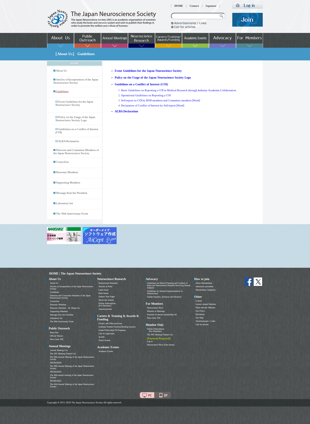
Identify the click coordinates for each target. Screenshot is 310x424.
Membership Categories (205, 290)
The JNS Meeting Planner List (63, 353)
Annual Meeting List (59, 350)
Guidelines (54, 292)
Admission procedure (204, 286)
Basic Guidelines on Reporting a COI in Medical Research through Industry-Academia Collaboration (178, 90)
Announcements (105, 309)
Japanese (210, 5)
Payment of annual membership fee (162, 314)
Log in (150, 341)
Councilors (62, 161)
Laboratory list (64, 203)
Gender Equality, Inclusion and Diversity (164, 297)
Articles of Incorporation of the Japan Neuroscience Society (75, 81)
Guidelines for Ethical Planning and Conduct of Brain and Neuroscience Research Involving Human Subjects (168, 285)
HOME (178, 5)
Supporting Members (68, 182)
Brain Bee (54, 332)
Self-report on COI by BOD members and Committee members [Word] (160, 100)
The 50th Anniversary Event (72, 213)
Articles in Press (105, 286)
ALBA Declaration (68, 141)
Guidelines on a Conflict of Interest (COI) (141, 84)
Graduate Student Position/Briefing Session (117, 327)
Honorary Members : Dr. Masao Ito (65, 308)
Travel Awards (104, 340)
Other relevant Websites (205, 307)
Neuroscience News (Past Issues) (160, 345)
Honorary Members (67, 172)
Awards (101, 337)
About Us (61, 70)
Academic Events (105, 351)
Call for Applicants (106, 333)
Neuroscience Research (107, 283)
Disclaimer (200, 314)
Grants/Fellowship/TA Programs (112, 330)
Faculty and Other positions (110, 323)
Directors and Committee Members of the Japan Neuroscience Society (76, 152)
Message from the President (71, 193)
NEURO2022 (55, 381)
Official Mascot (56, 336)
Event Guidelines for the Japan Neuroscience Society (74, 103)
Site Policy (200, 311)
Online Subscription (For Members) (107, 304)
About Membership (203, 283)
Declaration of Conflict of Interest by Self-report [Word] (152, 105)
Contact (194, 5)
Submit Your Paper (106, 296)
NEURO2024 (55, 372)
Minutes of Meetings (156, 311)
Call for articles (202, 324)
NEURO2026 (55, 362)
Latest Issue (103, 290)
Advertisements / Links (205, 321)
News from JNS (56, 339)
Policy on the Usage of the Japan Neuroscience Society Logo (75, 119)
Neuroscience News (155, 308)
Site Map (199, 318)
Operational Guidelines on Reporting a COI (146, 95)
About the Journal (106, 300)
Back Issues (103, 293)
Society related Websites (205, 304)
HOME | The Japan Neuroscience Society (75, 273)
